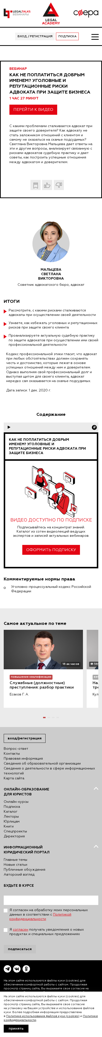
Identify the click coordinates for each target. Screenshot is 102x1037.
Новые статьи (15, 864)
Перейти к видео (33, 110)
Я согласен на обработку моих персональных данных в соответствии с (48, 914)
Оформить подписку (51, 550)
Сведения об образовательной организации (42, 763)
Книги (9, 826)
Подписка (67, 36)
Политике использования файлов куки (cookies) (42, 1016)
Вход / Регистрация (35, 36)
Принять (16, 1028)
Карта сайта (14, 778)
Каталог (11, 811)
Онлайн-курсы (16, 802)
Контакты (12, 753)
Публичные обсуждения (24, 869)
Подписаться (20, 949)
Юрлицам (12, 821)
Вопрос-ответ (16, 748)
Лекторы (11, 816)
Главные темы (15, 860)
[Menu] (94, 36)
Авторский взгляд (19, 874)
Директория (14, 836)
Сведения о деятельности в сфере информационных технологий (49, 771)
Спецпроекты (15, 831)
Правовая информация (23, 758)
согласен (20, 929)
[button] (44, 717)
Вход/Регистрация (25, 738)
